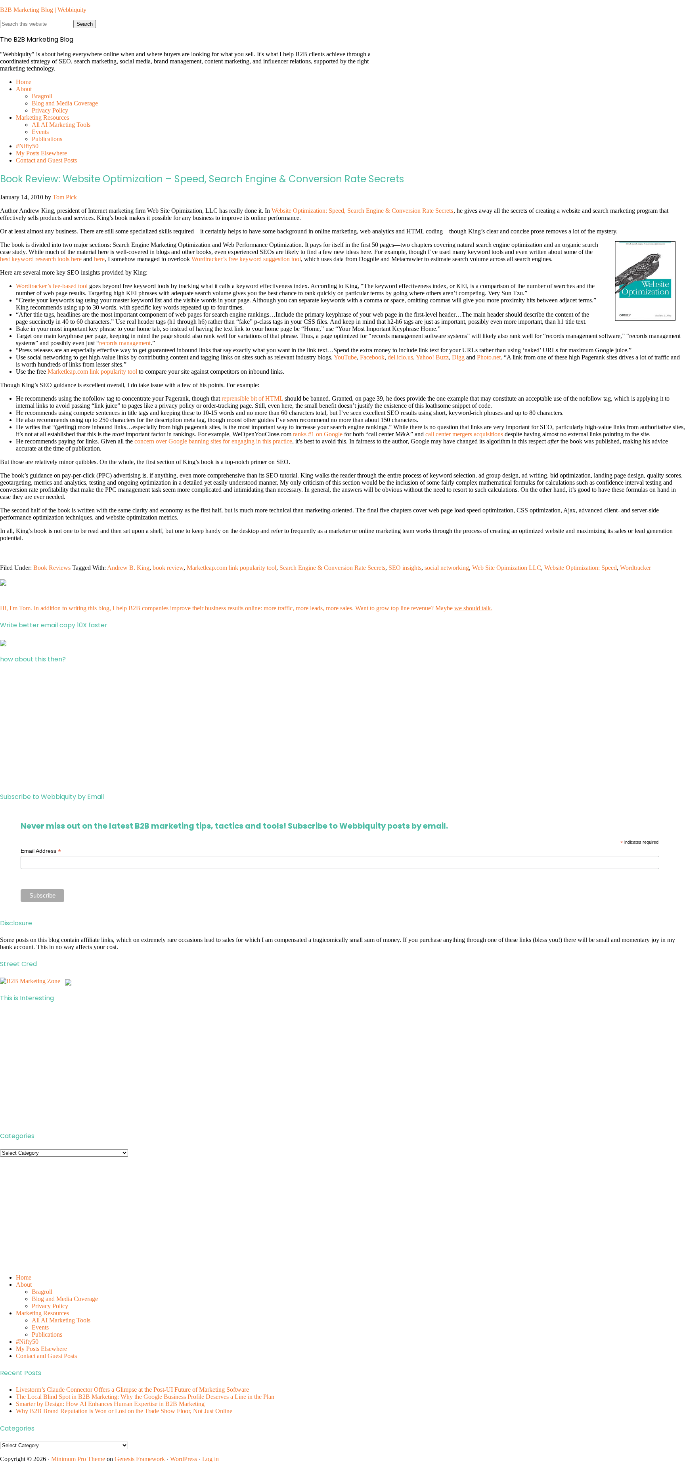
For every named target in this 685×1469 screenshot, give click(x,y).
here (99, 259)
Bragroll (42, 1291)
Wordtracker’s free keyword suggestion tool (246, 259)
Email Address (41, 851)
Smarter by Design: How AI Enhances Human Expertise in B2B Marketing (110, 1403)
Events (40, 1327)
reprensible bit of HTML (252, 398)
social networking (447, 567)
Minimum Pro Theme (78, 1459)
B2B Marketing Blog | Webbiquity (43, 9)
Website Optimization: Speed (580, 567)
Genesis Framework (140, 1459)
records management (125, 343)
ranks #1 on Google (317, 434)
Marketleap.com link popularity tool (92, 371)
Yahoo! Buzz (432, 357)
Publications (47, 1334)
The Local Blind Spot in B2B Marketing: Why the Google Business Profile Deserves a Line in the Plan (145, 1396)
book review (168, 567)
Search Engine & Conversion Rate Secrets (332, 567)
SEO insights (404, 567)
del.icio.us (400, 357)
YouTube (345, 357)
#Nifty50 (27, 1341)
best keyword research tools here (41, 259)
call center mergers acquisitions (464, 434)
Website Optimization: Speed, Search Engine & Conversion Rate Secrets (362, 210)
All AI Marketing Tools (61, 1320)
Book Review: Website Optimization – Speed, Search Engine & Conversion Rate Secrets (202, 178)
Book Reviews (52, 567)
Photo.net (489, 357)
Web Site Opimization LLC (506, 567)
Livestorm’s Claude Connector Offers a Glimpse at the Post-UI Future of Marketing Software (132, 1389)
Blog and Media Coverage (65, 1298)
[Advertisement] (238, 727)
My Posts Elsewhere (41, 1348)
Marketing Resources (42, 1313)
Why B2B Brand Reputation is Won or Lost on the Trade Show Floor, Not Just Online (124, 1411)
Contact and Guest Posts (46, 1355)
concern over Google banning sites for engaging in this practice (213, 441)
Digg (458, 357)
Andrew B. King (128, 567)
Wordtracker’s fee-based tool (52, 286)
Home (23, 1277)
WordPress (183, 1459)
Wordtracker (635, 567)
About (24, 1284)
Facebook (372, 357)
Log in (210, 1459)
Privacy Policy (50, 1306)
